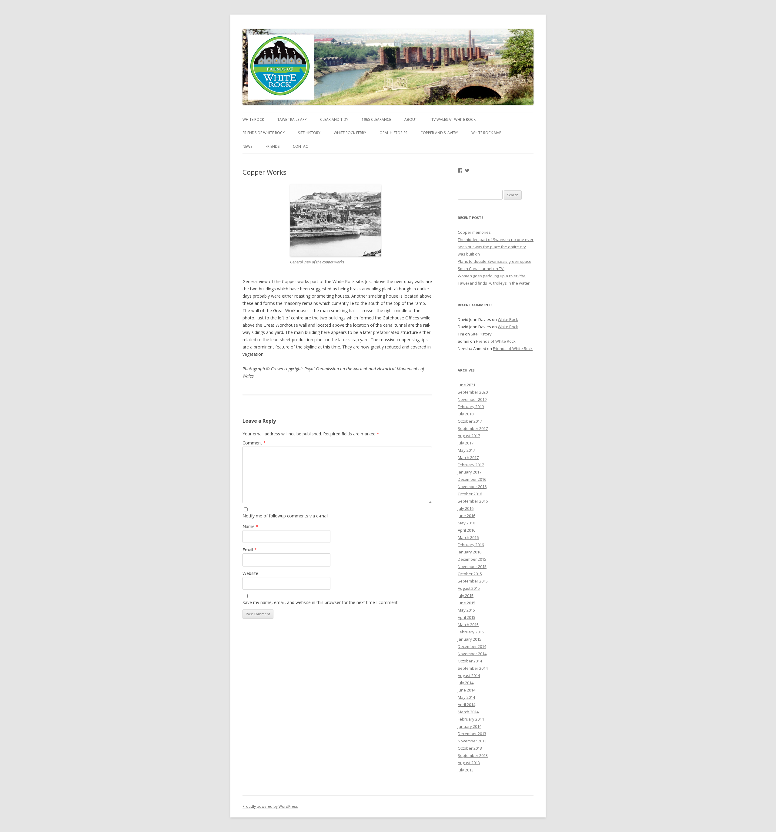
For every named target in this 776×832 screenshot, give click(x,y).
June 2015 (466, 603)
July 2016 (465, 508)
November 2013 (472, 741)
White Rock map (486, 132)
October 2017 (470, 421)
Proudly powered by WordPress (270, 806)
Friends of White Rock (263, 132)
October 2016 (470, 494)
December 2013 (472, 733)
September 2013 (473, 755)
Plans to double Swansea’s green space (494, 261)
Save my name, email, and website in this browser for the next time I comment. (320, 602)
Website (250, 573)
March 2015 (468, 624)
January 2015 (469, 639)
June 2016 (466, 515)
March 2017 (468, 457)
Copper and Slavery (439, 132)
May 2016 (466, 523)
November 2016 (472, 486)
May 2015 (466, 610)
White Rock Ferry (350, 132)
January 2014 (469, 726)
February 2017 (471, 464)
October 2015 (470, 573)
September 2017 (473, 428)
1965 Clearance (376, 119)
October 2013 (470, 748)
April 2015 (466, 617)
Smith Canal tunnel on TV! (481, 268)
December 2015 (472, 559)
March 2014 (468, 712)
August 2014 (469, 675)
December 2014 (472, 646)
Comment (254, 443)
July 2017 (465, 443)
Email (249, 550)
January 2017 (469, 472)
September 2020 (473, 392)
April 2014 (466, 704)
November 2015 (472, 566)
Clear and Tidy (334, 119)
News (247, 146)
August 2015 (469, 588)
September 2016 (473, 501)
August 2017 (469, 435)
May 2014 (466, 697)
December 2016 (472, 479)
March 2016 (468, 537)
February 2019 (471, 406)
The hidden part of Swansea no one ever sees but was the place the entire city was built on (496, 247)
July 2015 (465, 595)
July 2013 (465, 770)
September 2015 (473, 581)
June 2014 (466, 690)
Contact (301, 146)
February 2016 (471, 544)
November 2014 (472, 653)
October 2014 (470, 661)
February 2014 (471, 719)
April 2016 (466, 530)
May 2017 (466, 450)
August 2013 (469, 762)
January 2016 (469, 552)
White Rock (253, 119)
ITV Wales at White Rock (453, 119)
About (410, 119)
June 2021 (466, 385)
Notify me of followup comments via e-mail (285, 516)
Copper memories (474, 232)
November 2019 (472, 399)
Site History (309, 132)
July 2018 (465, 414)
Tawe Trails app (292, 119)
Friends (272, 146)
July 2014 (465, 682)
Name (250, 526)
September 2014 (473, 668)
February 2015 (471, 632)
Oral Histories (393, 132)
